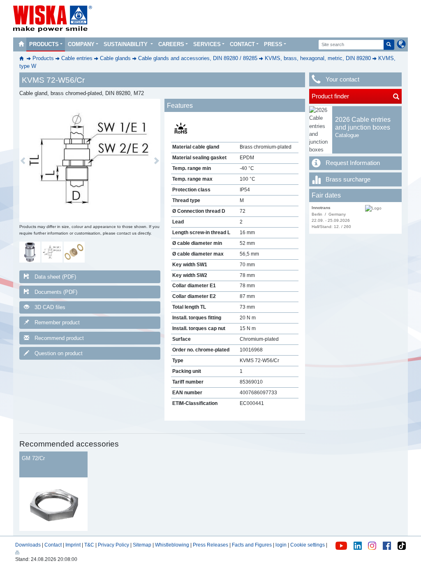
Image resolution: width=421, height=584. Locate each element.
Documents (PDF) (56, 292)
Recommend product (59, 338)
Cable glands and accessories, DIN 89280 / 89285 (197, 58)
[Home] (21, 44)
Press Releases (210, 544)
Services (207, 44)
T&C (89, 544)
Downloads (28, 544)
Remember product (57, 322)
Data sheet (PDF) (55, 277)
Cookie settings (307, 544)
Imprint (73, 544)
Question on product (59, 353)
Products (44, 44)
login (281, 544)
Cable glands (115, 58)
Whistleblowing (172, 544)
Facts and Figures (252, 544)
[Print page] (17, 552)
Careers (171, 44)
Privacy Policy (113, 544)
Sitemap (142, 544)
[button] (22, 160)
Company (81, 44)
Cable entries (77, 58)
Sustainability (126, 44)
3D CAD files (50, 307)
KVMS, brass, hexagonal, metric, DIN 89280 (318, 58)
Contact (242, 44)
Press (273, 44)
